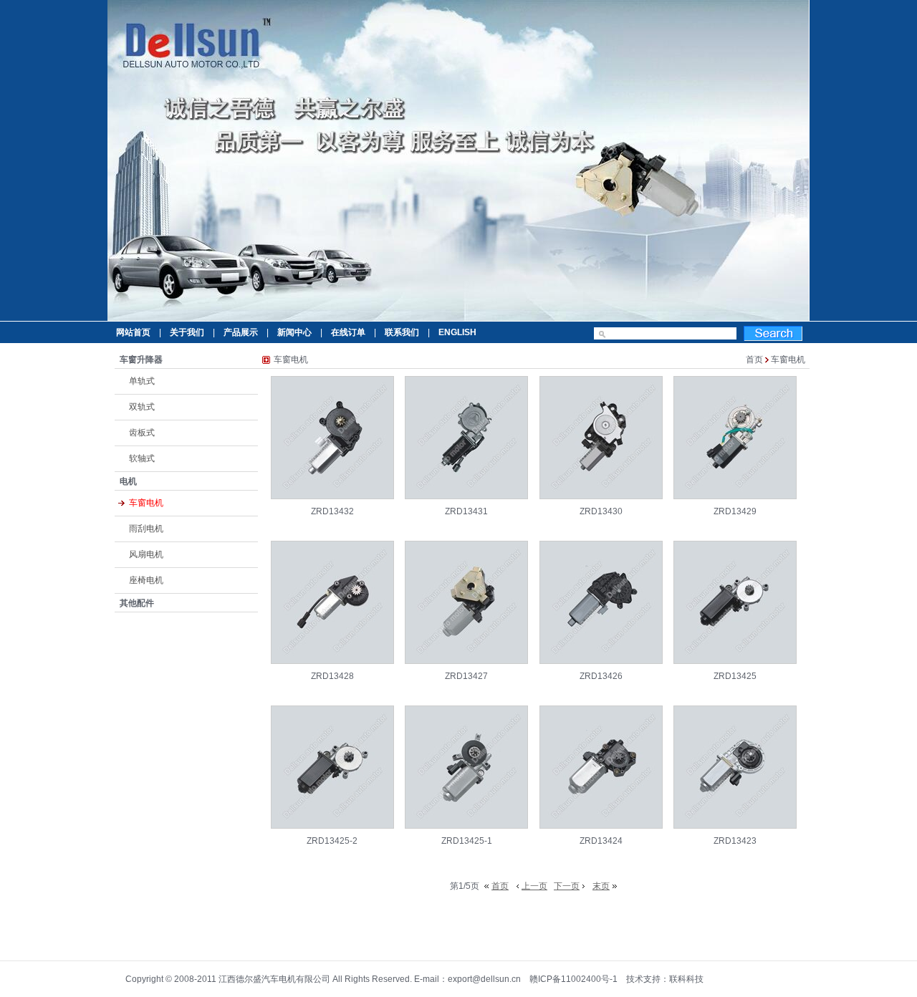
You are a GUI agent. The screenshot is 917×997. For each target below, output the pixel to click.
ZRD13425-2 (332, 841)
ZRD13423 (735, 841)
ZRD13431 (466, 511)
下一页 (567, 886)
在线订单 (348, 332)
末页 (601, 886)
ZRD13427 (466, 676)
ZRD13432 (332, 511)
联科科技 (686, 979)
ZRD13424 (601, 841)
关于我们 (187, 332)
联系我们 (402, 332)
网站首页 (133, 332)
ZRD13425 (735, 676)
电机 (128, 481)
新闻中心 (294, 332)
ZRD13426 (601, 676)
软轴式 (142, 458)
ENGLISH (457, 332)
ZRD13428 (332, 676)
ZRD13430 (601, 511)
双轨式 (142, 407)
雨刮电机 (146, 529)
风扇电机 (146, 554)
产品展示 (241, 332)
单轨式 (142, 381)
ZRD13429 (735, 511)
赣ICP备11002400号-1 (573, 979)
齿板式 (142, 433)
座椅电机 (146, 580)
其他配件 (137, 603)
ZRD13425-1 (466, 841)
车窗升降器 (141, 360)
